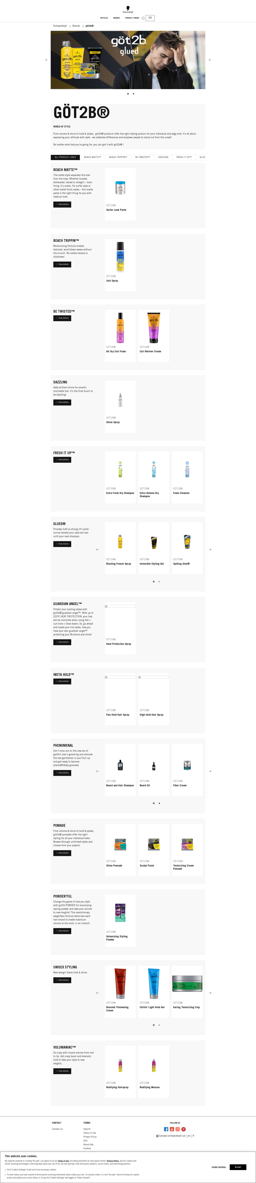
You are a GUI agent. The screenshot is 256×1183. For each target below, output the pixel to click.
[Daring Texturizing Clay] (187, 993)
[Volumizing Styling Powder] (120, 922)
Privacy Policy (113, 1161)
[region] (128, 1167)
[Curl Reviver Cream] (153, 337)
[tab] (128, 94)
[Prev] (46, 60)
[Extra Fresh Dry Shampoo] (120, 478)
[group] (128, 64)
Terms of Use (63, 1161)
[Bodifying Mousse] (153, 1073)
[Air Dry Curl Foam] (120, 337)
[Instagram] (177, 1129)
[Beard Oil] (153, 771)
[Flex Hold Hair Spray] (120, 700)
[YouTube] (172, 1129)
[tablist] (128, 93)
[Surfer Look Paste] (120, 195)
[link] (193, 1136)
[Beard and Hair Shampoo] (120, 771)
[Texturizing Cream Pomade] (187, 851)
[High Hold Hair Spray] (153, 700)
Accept (238, 1167)
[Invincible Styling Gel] (153, 549)
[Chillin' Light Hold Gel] (153, 993)
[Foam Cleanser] (187, 478)
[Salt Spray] (120, 266)
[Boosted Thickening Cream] (120, 993)
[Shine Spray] (120, 408)
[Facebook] (166, 1129)
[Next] (209, 60)
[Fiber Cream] (187, 771)
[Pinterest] (183, 1129)
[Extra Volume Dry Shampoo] (153, 478)
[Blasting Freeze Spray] (120, 549)
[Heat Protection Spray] (120, 629)
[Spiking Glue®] (187, 549)
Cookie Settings (219, 1167)
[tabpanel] (128, 635)
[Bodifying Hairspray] (120, 1073)
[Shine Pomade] (120, 851)
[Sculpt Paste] (153, 851)
